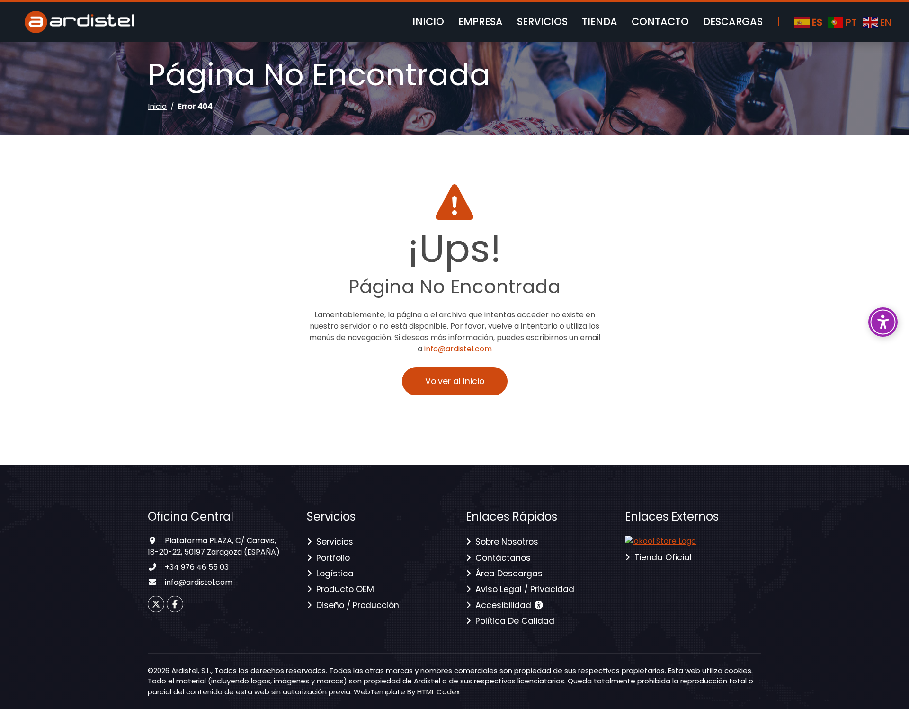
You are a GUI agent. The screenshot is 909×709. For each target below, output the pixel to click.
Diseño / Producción (357, 605)
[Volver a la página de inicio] (660, 540)
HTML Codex (438, 692)
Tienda (599, 21)
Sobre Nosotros (506, 541)
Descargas (733, 21)
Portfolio (333, 558)
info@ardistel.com (458, 348)
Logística (335, 573)
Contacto (660, 21)
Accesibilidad (504, 605)
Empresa (480, 21)
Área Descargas (509, 573)
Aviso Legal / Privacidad (524, 589)
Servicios (542, 21)
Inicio (428, 21)
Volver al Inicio (454, 381)
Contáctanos (503, 558)
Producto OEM (345, 589)
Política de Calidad (514, 621)
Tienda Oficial (663, 557)
